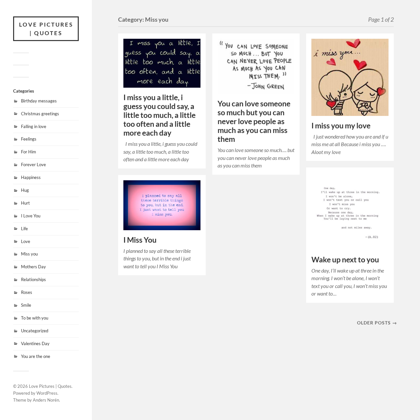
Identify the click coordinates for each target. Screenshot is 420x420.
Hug (25, 190)
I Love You (30, 215)
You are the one (35, 356)
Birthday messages (39, 100)
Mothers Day (33, 266)
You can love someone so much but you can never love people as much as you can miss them (254, 121)
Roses (26, 292)
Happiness (31, 177)
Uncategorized (34, 330)
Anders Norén (46, 400)
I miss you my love (340, 125)
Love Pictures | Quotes (46, 28)
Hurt (25, 203)
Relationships (33, 279)
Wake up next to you (345, 259)
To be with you (34, 318)
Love (25, 241)
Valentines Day (35, 343)
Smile (26, 305)
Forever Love (33, 164)
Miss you (29, 253)
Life (24, 228)
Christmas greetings (40, 113)
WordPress (46, 393)
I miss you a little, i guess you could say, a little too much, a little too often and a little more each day (159, 115)
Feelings (28, 139)
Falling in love (33, 126)
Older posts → (377, 322)
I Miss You (140, 239)
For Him (28, 151)
